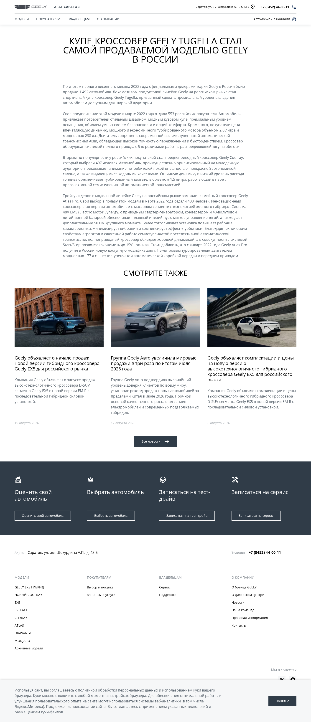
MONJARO (22, 640)
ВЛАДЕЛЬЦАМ (79, 19)
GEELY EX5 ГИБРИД (29, 587)
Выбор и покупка (100, 587)
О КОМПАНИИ (108, 19)
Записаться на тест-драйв (186, 515)
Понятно (282, 701)
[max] (292, 679)
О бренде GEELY (244, 587)
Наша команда (243, 610)
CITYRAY (21, 618)
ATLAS (19, 625)
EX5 (17, 602)
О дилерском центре (248, 595)
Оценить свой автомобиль (43, 515)
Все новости (151, 441)
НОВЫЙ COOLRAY (28, 595)
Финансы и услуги (101, 595)
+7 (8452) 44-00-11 (265, 552)
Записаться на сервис (256, 515)
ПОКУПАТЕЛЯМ (48, 19)
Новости (238, 602)
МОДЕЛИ (22, 19)
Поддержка (167, 595)
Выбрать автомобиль (110, 515)
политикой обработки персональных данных (118, 690)
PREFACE (21, 610)
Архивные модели (29, 648)
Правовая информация (250, 618)
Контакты (239, 625)
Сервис (165, 587)
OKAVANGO (23, 633)
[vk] (282, 679)
